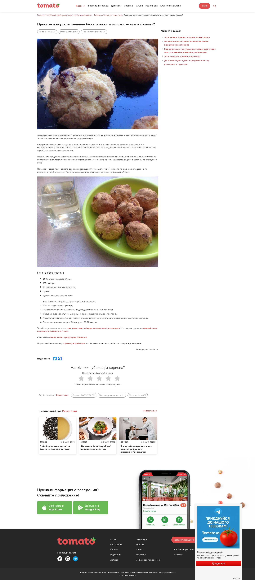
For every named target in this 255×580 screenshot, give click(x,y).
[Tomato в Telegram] (75, 558)
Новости (140, 544)
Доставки (116, 6)
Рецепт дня (152, 6)
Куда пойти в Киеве (170, 6)
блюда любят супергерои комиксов (68, 337)
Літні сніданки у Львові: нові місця (182, 56)
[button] (236, 577)
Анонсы (139, 549)
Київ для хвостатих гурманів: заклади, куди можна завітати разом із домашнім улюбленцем (190, 51)
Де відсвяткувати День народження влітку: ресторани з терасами (186, 62)
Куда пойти (115, 554)
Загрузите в (56, 507)
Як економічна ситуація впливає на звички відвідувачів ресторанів (186, 43)
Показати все (150, 411)
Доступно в (92, 507)
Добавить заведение (184, 540)
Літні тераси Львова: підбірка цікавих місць (187, 37)
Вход (204, 6)
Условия (178, 554)
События (128, 6)
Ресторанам (116, 544)
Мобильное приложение (148, 560)
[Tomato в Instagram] (67, 558)
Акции (139, 6)
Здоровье (141, 554)
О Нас (113, 539)
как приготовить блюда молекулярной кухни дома (93, 328)
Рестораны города (98, 6)
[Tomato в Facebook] (59, 558)
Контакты (114, 549)
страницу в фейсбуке (74, 343)
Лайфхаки (115, 560)
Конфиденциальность (185, 549)
